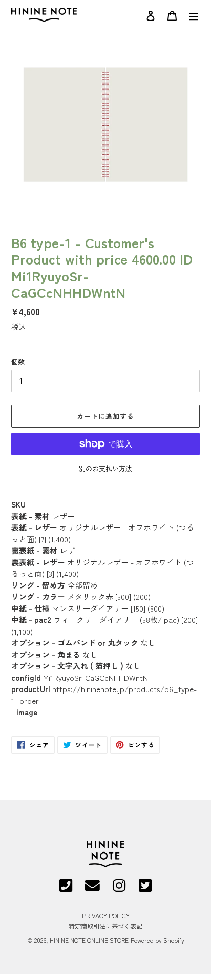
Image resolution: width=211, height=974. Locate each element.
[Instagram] (119, 888)
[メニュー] (193, 15)
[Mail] (92, 888)
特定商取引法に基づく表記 (105, 926)
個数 (18, 362)
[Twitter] (145, 888)
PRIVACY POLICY (106, 915)
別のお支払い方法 (105, 468)
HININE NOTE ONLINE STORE (89, 940)
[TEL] (65, 888)
